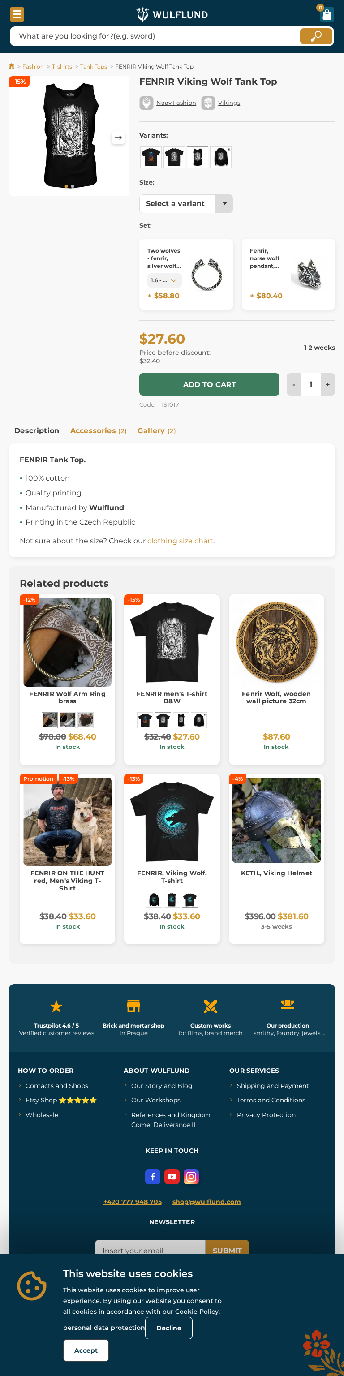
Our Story (146, 1086)
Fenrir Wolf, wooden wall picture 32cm (276, 697)
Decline (168, 1328)
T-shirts (62, 66)
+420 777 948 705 (132, 1202)
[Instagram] (191, 1176)
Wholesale (42, 1115)
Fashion (33, 66)
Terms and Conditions (271, 1100)
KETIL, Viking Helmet (277, 873)
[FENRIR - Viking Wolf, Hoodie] (154, 900)
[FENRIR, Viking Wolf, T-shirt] (190, 900)
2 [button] (72, 187)
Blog (185, 1086)
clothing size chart (180, 541)
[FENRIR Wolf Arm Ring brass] (50, 720)
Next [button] (118, 137)
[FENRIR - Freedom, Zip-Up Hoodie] (221, 157)
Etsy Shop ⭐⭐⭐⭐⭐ (61, 1100)
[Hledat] (316, 36)
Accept (86, 1350)
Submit (227, 1251)
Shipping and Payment (273, 1086)
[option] (69, 137)
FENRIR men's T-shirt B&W (172, 697)
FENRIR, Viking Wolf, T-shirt (172, 877)
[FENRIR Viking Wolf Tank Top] (197, 157)
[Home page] (12, 66)
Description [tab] (37, 430)
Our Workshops (156, 1100)
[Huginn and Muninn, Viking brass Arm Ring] (85, 720)
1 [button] (66, 187)
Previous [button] (20, 137)
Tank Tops (93, 66)
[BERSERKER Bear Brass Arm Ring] (68, 720)
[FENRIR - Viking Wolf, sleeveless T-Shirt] (172, 900)
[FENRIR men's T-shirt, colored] (151, 157)
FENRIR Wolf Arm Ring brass (67, 697)
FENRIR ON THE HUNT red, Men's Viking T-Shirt (67, 880)
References (148, 1115)
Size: (147, 182)
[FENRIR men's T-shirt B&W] (174, 157)
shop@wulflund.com (206, 1202)
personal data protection (104, 1328)
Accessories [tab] (98, 430)
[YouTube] (172, 1176)
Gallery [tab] (157, 430)
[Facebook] (152, 1176)
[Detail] (207, 274)
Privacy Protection (266, 1115)
